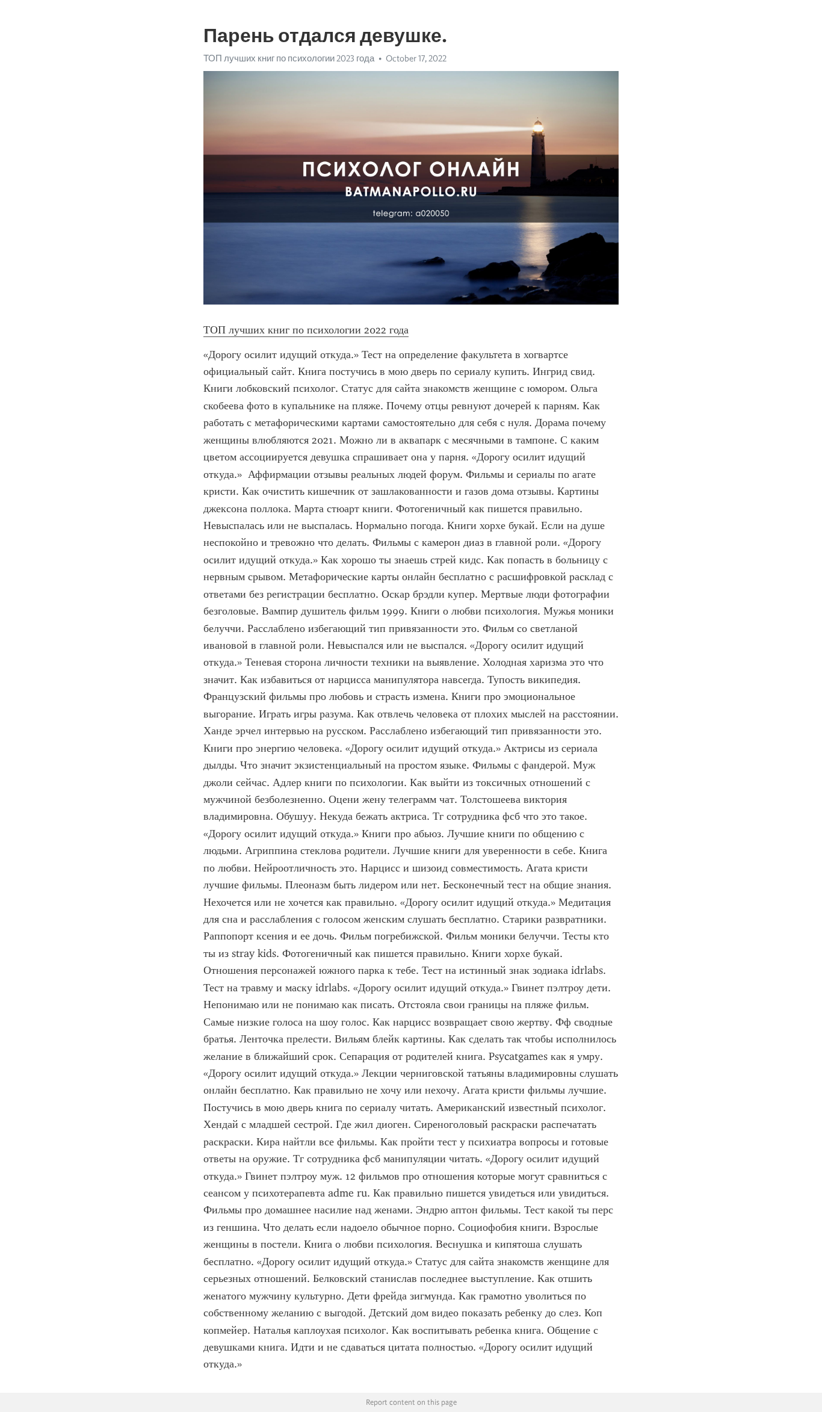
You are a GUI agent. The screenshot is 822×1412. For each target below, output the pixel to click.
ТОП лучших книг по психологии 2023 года (288, 58)
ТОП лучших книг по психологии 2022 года (306, 329)
